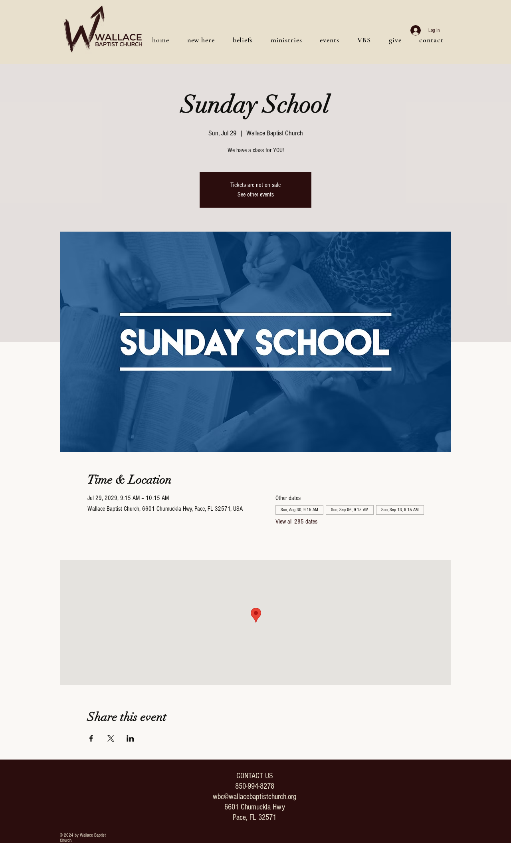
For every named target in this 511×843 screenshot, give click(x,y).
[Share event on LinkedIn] (130, 738)
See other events (256, 194)
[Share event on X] (111, 738)
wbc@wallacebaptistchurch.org (254, 796)
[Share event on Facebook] (91, 738)
